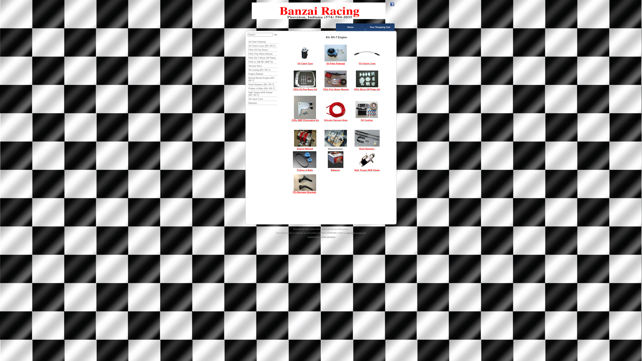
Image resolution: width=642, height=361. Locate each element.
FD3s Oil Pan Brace (258, 50)
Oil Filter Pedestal (257, 42)
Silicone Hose (255, 66)
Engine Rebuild (255, 74)
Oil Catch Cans (255, 99)
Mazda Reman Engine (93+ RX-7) (261, 79)
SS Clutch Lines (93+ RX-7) (261, 46)
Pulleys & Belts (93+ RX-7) (261, 88)
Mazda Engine (335, 149)
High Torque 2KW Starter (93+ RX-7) (260, 93)
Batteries (252, 103)
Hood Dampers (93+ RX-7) (261, 84)
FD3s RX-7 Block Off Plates (262, 58)
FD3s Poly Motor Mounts (260, 54)
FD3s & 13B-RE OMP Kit (260, 62)
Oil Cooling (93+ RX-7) (259, 70)
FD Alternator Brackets (304, 192)
